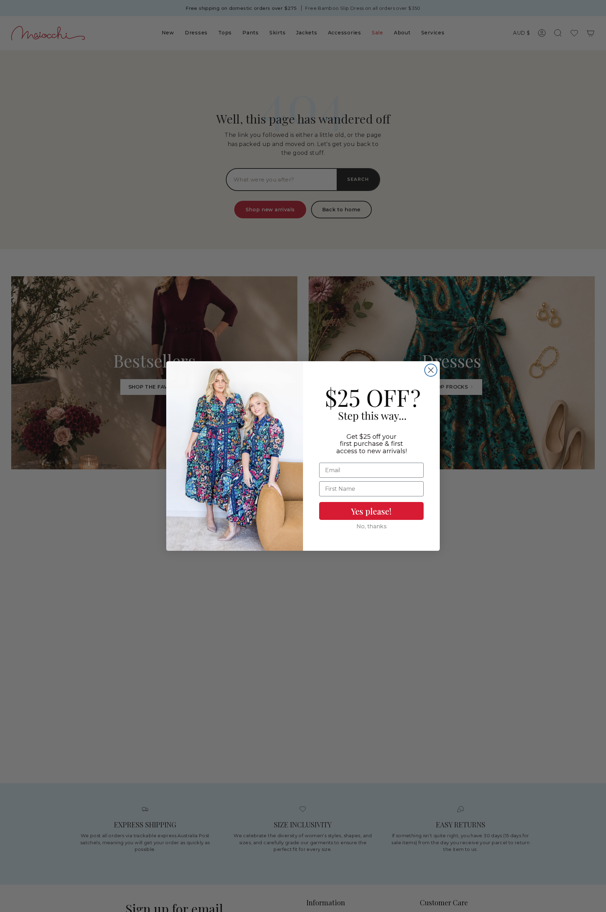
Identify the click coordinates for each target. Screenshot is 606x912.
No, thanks (371, 526)
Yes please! (371, 511)
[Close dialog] (431, 370)
